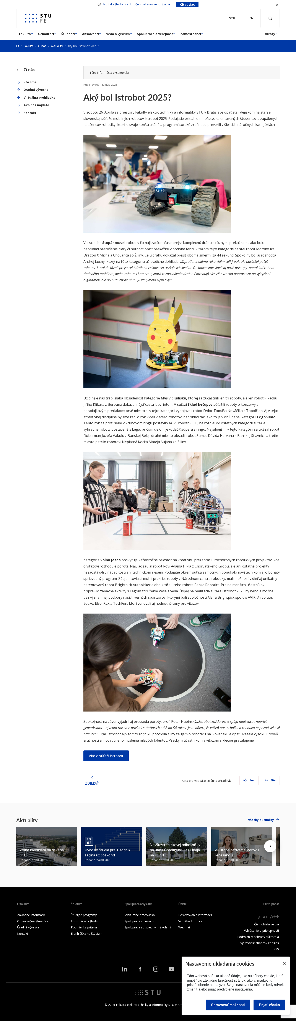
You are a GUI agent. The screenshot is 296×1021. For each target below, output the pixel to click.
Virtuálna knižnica (190, 921)
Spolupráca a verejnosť (155, 34)
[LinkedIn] (124, 969)
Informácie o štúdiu (84, 921)
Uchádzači (46, 34)
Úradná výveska (36, 90)
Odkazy (269, 34)
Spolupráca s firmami (139, 921)
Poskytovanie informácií (195, 915)
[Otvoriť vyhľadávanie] (270, 18)
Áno (252, 780)
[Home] (17, 46)
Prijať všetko (269, 1005)
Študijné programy (84, 915)
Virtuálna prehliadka (39, 97)
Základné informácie (31, 915)
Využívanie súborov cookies (259, 943)
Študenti (68, 34)
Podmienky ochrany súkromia (258, 937)
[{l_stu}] (148, 992)
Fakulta (25, 34)
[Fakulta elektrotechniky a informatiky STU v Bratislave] (38, 18)
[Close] (284, 963)
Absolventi (90, 34)
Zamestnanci (190, 34)
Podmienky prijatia (84, 927)
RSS (276, 949)
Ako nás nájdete (36, 105)
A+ (265, 917)
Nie (273, 780)
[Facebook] (140, 969)
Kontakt (30, 113)
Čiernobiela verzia (266, 924)
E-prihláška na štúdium (86, 933)
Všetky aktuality (261, 820)
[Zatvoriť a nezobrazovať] (277, 4)
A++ (274, 916)
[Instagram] (156, 969)
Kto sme (30, 82)
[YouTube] (171, 969)
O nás (42, 46)
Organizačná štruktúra (32, 921)
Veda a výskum (118, 34)
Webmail (184, 927)
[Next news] (270, 846)
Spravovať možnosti (228, 1005)
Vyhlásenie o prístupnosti (261, 930)
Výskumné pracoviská (140, 915)
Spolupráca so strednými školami (148, 927)
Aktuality (57, 46)
